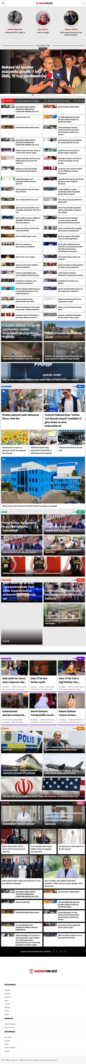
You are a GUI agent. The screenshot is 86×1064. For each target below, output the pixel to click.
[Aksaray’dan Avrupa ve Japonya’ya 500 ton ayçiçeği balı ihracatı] (14, 437)
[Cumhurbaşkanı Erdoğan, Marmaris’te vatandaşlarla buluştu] (50, 273)
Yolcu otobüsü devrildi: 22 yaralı (17, 101)
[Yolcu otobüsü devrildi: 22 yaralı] (7, 200)
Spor (6, 1001)
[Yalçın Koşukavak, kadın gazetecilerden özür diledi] (7, 300)
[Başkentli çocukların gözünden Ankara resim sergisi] (50, 926)
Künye (6, 1014)
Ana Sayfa (8, 1037)
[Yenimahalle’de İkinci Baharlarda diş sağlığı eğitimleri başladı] (50, 141)
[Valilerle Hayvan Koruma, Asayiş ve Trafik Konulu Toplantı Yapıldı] (7, 151)
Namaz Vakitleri (10, 1024)
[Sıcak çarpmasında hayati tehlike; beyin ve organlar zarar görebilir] (43, 836)
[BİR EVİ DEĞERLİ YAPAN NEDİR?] (50, 107)
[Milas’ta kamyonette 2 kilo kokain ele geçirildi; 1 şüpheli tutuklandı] (7, 308)
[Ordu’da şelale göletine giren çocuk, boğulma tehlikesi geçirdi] (7, 273)
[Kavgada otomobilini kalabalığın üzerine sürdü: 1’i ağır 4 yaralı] (50, 316)
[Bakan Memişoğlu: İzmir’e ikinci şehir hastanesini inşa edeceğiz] (14, 836)
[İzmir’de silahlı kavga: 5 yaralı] (7, 237)
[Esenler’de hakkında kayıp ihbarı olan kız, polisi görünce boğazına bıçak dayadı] (50, 208)
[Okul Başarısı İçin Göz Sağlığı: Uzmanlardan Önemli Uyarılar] (7, 169)
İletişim (7, 1051)
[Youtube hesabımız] (64, 951)
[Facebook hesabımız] (53, 951)
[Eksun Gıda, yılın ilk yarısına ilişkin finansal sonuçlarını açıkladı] (43, 480)
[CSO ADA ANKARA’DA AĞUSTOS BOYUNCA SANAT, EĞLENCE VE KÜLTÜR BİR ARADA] (50, 118)
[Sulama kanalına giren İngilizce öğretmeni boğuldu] (7, 265)
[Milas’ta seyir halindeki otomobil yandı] (50, 308)
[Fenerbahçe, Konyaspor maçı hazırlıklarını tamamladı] (7, 281)
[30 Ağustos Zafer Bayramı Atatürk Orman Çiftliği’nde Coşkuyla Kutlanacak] (50, 169)
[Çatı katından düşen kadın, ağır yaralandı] (50, 258)
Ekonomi (7, 997)
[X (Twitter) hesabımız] (57, 951)
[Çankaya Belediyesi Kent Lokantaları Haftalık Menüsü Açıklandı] (7, 180)
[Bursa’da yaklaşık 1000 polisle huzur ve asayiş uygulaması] (50, 237)
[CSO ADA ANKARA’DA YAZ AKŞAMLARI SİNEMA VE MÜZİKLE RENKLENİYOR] (7, 926)
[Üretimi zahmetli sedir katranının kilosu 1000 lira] (7, 190)
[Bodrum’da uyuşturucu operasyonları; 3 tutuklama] (7, 245)
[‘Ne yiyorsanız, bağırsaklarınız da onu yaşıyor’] (71, 836)
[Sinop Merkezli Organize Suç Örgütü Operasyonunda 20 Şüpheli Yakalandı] (50, 180)
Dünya (6, 1011)
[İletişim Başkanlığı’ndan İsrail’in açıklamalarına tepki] (50, 300)
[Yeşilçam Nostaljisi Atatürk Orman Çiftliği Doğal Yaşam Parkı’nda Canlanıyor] (7, 159)
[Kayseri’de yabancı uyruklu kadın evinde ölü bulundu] (7, 229)
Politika (7, 1004)
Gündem (7, 994)
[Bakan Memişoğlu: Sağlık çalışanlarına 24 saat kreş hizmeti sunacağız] (21, 866)
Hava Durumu (9, 1028)
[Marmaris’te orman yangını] (7, 258)
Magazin (7, 1007)
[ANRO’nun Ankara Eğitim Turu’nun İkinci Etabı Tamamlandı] (50, 936)
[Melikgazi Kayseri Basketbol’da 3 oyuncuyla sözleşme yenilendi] (7, 316)
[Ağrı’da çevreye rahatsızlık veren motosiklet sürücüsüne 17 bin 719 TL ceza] (7, 208)
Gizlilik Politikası (10, 1048)
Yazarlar (7, 990)
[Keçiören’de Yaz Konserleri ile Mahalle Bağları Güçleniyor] (50, 151)
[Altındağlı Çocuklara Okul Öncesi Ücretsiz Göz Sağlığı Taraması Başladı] (50, 159)
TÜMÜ (43, 48)
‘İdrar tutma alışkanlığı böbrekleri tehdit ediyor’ (53, 101)
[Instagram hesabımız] (61, 951)
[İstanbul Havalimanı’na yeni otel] (71, 437)
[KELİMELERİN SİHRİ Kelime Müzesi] (7, 128)
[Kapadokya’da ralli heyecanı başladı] (50, 281)
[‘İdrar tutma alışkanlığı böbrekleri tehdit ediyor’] (50, 200)
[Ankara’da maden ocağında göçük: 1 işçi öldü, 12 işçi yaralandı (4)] (50, 265)
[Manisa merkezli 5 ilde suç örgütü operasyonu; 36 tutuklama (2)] (50, 229)
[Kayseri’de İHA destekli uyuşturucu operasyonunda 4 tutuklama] (50, 289)
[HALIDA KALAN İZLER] (7, 118)
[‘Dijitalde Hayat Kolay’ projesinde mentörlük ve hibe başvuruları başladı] (43, 437)
